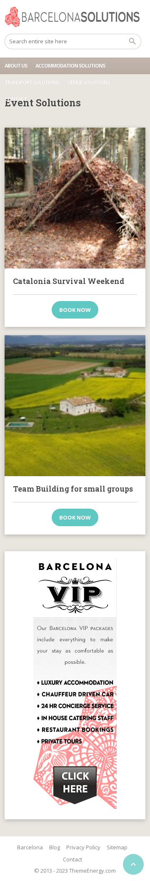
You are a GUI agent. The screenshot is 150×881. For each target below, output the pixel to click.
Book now (75, 310)
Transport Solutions (32, 82)
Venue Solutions (89, 82)
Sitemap (117, 847)
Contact (16, 99)
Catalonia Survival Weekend (68, 281)
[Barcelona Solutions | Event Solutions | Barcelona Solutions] (75, 16)
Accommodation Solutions (70, 65)
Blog (54, 847)
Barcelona (30, 847)
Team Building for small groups (73, 489)
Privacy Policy (83, 847)
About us (16, 65)
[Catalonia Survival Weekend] (75, 198)
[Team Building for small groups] (75, 405)
